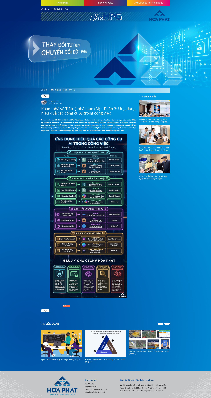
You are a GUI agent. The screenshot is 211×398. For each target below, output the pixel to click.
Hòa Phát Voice (105, 3)
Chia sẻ (67, 306)
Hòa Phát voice (90, 387)
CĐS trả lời (70, 90)
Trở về (45, 96)
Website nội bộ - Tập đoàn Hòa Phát (54, 9)
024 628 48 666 (133, 391)
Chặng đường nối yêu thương (96, 389)
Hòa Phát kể (62, 3)
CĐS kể (44, 90)
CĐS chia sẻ (56, 90)
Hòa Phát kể (89, 384)
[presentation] (160, 324)
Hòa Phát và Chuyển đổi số (95, 392)
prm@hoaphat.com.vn (154, 391)
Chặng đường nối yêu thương (148, 3)
